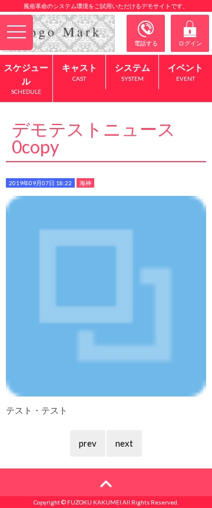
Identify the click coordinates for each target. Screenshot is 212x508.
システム (132, 72)
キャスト (79, 72)
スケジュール (26, 78)
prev (88, 443)
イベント (185, 72)
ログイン (190, 43)
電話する (146, 43)
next (124, 443)
